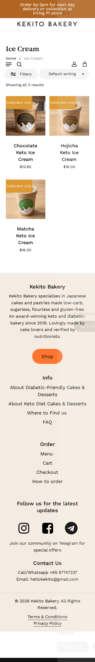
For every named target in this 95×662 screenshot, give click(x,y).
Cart (47, 463)
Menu (47, 453)
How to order (47, 481)
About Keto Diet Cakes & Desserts (47, 403)
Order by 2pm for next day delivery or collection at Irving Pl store (47, 8)
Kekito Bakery (47, 25)
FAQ (47, 422)
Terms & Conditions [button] (47, 616)
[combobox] (64, 74)
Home (11, 58)
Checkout (47, 472)
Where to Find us (47, 413)
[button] (9, 64)
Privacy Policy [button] (47, 623)
